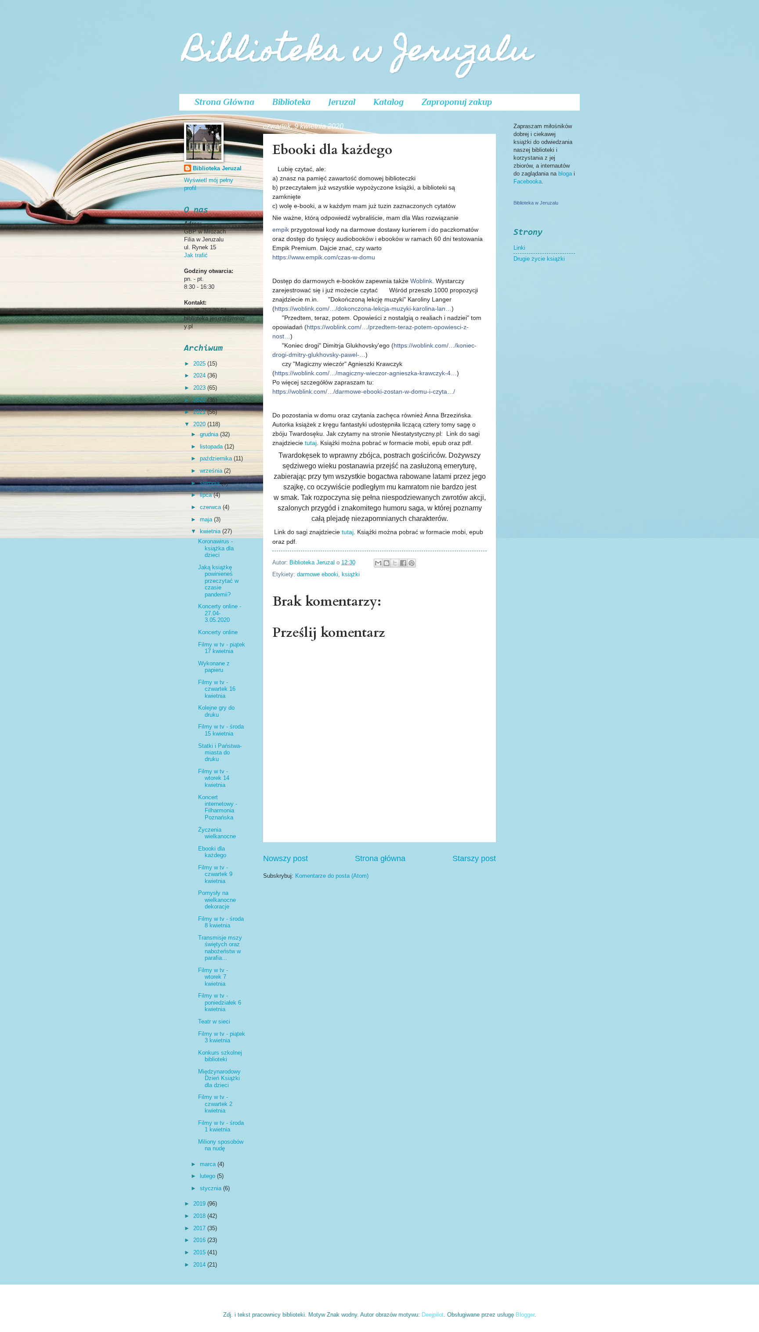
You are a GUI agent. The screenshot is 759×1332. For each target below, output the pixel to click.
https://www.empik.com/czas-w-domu (323, 257)
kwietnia (211, 531)
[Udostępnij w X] (394, 563)
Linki (519, 247)
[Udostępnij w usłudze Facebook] (403, 563)
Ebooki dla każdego (212, 851)
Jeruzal (342, 102)
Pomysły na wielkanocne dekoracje (217, 900)
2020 (200, 424)
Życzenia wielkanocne (217, 833)
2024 (200, 375)
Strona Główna (224, 102)
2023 (200, 387)
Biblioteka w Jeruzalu (358, 53)
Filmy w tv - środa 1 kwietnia (221, 1126)
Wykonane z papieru (214, 666)
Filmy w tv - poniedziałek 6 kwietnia (219, 1002)
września (212, 470)
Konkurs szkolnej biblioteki (220, 1056)
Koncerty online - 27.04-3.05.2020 (219, 613)
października (217, 458)
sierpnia (210, 483)
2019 (200, 1203)
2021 (200, 412)
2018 (200, 1216)
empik (280, 229)
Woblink (421, 280)
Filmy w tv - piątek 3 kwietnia (221, 1037)
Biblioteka (291, 102)
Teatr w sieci (214, 1021)
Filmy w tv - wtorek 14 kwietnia (213, 778)
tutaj (311, 442)
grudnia (210, 434)
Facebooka (527, 181)
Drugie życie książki (539, 258)
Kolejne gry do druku (216, 711)
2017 (200, 1228)
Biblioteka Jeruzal (217, 168)
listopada (212, 446)
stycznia (211, 1188)
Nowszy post (285, 858)
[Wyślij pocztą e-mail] (378, 563)
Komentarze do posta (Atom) (332, 875)
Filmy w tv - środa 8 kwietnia (221, 922)
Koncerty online (218, 632)
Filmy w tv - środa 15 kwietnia (221, 729)
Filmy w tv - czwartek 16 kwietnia (216, 689)
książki (351, 574)
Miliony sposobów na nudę (220, 1145)
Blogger (525, 1314)
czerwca (211, 507)
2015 (200, 1252)
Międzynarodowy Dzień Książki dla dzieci (219, 1078)
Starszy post (474, 858)
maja (207, 519)
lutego (208, 1176)
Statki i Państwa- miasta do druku (220, 753)
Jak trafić (196, 255)
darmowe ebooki (317, 574)
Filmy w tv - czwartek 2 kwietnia (215, 1104)
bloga (566, 173)
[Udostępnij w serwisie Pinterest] (411, 563)
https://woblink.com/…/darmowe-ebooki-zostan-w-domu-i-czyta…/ (363, 391)
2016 (200, 1240)
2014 (200, 1264)
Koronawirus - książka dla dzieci (216, 548)
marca (208, 1164)
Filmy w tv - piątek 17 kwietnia (221, 647)
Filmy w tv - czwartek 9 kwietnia (215, 874)
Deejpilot (433, 1314)
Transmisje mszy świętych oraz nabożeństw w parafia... (220, 947)
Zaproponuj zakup (457, 102)
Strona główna (380, 858)
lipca (206, 495)
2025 (200, 363)
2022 (200, 400)
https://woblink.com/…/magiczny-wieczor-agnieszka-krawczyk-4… (366, 373)
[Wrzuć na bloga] (386, 563)
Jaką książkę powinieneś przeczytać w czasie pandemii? (218, 581)
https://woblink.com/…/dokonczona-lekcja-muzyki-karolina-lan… (363, 308)
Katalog (388, 102)
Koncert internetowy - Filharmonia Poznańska (217, 807)
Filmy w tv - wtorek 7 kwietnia (213, 977)
